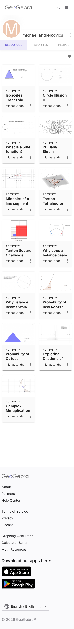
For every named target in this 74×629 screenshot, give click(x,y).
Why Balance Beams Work (17, 304)
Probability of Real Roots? (54, 304)
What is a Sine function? (18, 149)
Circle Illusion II (55, 97)
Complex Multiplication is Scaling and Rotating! (18, 413)
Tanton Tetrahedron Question (53, 203)
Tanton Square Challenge (18, 252)
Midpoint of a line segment (17, 200)
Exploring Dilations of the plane (53, 358)
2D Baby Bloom (50, 149)
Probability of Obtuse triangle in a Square (17, 361)
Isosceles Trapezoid (14, 97)
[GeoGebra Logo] (18, 7)
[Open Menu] (66, 7)
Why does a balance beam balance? (55, 255)
